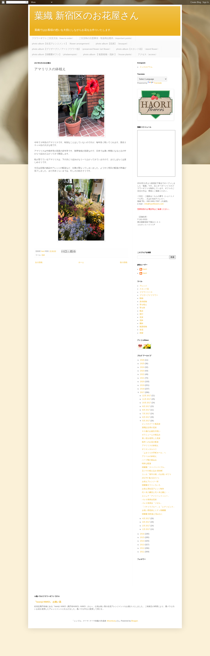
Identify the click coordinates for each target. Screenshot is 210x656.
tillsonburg (111, 621)
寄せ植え (143, 305)
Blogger (134, 621)
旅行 (141, 314)
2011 (142, 552)
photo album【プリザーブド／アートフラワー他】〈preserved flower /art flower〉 (72, 49)
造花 (141, 330)
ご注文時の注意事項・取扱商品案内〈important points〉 (106, 38)
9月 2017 (146, 406)
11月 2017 (146, 399)
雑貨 (141, 333)
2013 (142, 545)
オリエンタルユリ (149, 449)
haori (145, 269)
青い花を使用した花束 (151, 438)
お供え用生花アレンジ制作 (153, 489)
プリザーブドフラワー (149, 295)
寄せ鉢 (142, 308)
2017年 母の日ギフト (151, 478)
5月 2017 (146, 421)
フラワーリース (146, 292)
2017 (142, 392)
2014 (142, 541)
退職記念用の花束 (149, 427)
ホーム (81, 262)
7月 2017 (146, 414)
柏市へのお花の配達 (150, 442)
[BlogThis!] (65, 251)
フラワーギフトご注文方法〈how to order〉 (53, 38)
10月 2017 (146, 403)
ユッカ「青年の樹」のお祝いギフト (156, 474)
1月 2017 (146, 529)
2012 (142, 548)
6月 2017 (146, 417)
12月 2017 (146, 396)
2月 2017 (146, 526)
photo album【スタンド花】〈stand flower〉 (138, 49)
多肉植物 (143, 301)
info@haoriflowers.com (154, 204)
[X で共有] (68, 251)
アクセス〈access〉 (148, 54)
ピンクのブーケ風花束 (151, 424)
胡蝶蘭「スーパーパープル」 (154, 467)
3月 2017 (146, 522)
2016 (142, 534)
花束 (141, 317)
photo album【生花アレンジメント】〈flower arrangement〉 (61, 43)
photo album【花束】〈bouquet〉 (112, 43)
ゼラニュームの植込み (151, 435)
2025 (142, 363)
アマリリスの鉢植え (150, 445)
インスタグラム (146, 67)
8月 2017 (146, 410)
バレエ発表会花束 (149, 499)
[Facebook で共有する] (71, 251)
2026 (142, 360)
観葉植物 (143, 327)
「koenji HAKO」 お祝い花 (47, 602)
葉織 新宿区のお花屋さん (86, 15)
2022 (142, 374)
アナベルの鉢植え (149, 456)
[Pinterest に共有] (74, 251)
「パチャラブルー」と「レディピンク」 (158, 507)
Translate (158, 83)
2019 (142, 385)
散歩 (141, 311)
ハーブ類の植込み (149, 460)
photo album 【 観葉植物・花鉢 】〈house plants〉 (108, 54)
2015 (142, 537)
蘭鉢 (141, 323)
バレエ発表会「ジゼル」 (152, 503)
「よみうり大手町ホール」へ (154, 453)
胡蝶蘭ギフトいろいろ (151, 485)
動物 (141, 298)
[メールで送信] (62, 251)
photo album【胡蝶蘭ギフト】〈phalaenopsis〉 (55, 54)
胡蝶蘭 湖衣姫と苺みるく (152, 514)
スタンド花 (144, 289)
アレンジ (143, 286)
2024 (142, 367)
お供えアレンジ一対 (150, 481)
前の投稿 (123, 262)
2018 (142, 389)
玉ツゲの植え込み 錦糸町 (152, 471)
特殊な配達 (146, 463)
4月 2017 (146, 518)
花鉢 (43, 255)
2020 (142, 382)
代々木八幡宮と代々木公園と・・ (156, 492)
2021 (142, 378)
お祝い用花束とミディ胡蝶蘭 (154, 510)
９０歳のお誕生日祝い (151, 431)
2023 (142, 371)
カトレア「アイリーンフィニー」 (156, 496)
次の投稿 (38, 262)
